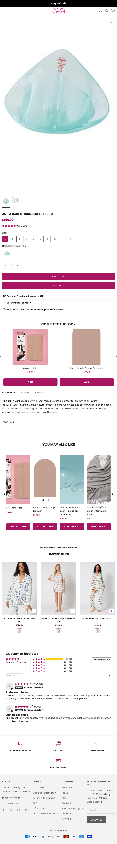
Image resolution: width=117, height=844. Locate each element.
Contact (66, 803)
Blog (64, 798)
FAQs (36, 803)
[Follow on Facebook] (3, 809)
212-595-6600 (10, 803)
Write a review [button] (102, 659)
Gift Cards (38, 808)
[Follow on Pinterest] (25, 809)
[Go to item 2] (15, 200)
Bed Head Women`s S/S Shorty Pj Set (58, 620)
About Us (67, 787)
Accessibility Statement (46, 813)
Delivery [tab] (25, 393)
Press (65, 793)
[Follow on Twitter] (11, 809)
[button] (9, 226)
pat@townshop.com (13, 797)
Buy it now (59, 285)
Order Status (40, 787)
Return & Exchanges (44, 798)
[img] (22, 684)
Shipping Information (44, 793)
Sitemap (66, 818)
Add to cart (59, 276)
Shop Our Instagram (73, 808)
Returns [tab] (39, 393)
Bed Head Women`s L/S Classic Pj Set (19, 620)
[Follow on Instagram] (18, 809)
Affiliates (66, 813)
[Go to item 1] (6, 202)
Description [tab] (8, 393)
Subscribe (96, 819)
